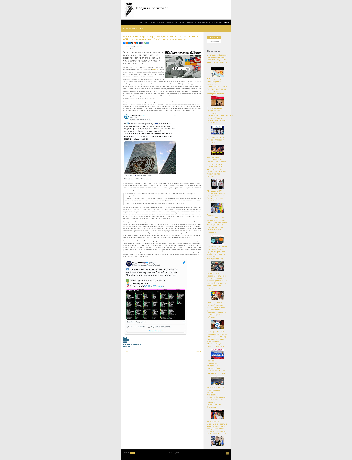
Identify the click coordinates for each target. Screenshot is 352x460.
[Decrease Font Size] (131, 453)
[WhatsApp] (145, 43)
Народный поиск (214, 37)
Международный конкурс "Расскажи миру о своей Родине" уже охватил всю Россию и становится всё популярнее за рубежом (216, 310)
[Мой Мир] (129, 43)
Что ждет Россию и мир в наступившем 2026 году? (215, 140)
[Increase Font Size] (133, 453)
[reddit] (135, 43)
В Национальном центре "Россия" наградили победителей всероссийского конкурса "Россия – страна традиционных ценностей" (220, 116)
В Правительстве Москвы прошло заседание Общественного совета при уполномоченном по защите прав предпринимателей (217, 86)
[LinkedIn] (137, 43)
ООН (125, 342)
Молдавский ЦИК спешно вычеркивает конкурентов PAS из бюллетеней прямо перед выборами (216, 196)
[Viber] (142, 43)
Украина (126, 340)
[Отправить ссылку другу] (200, 43)
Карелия (126, 346)
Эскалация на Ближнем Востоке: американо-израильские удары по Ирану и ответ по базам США (217, 60)
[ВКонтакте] (124, 43)
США (125, 337)
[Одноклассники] (127, 43)
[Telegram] (147, 43)
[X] (132, 43)
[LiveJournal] (140, 43)
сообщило (155, 69)
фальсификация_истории (132, 344)
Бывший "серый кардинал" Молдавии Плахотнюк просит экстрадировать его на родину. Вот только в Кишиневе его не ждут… (217, 281)
